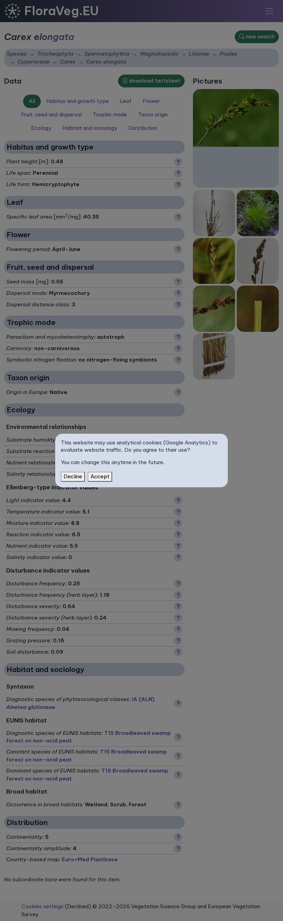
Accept (99, 476)
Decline (73, 476)
